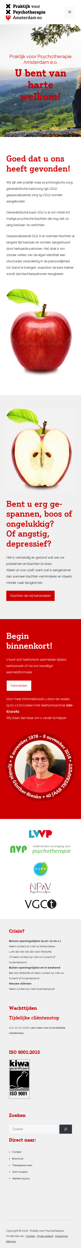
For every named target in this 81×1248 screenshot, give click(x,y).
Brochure (17, 1158)
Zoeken (17, 1115)
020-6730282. (43, 951)
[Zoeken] (65, 1129)
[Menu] (69, 12)
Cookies (30, 1236)
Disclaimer (61, 1236)
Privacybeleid (45, 1236)
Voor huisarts (20, 1171)
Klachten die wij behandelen (30, 596)
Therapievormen (22, 1165)
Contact (16, 1151)
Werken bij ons (21, 1178)
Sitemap (11, 1241)
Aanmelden (19, 685)
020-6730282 (22, 972)
